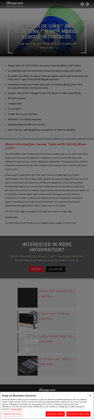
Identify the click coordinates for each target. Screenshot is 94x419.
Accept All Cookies (55, 414)
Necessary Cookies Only (78, 414)
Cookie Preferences (12, 414)
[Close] (90, 395)
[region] (47, 405)
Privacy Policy (17, 409)
